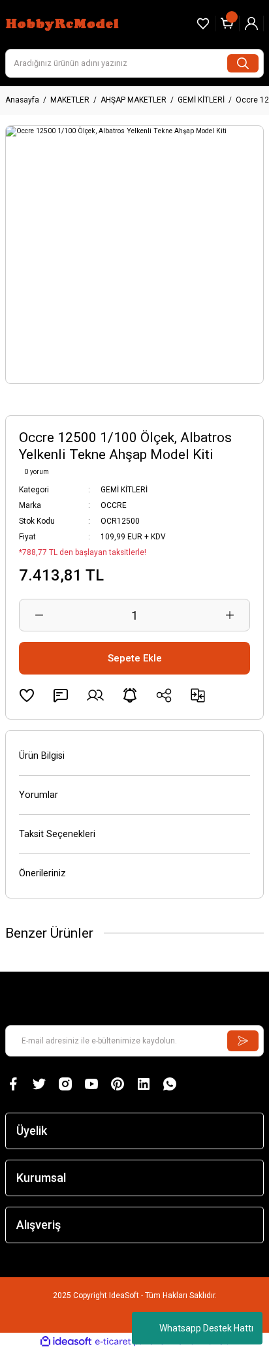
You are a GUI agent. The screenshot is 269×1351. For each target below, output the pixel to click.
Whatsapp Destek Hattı (206, 1328)
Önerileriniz (42, 873)
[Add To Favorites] (27, 695)
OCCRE (114, 505)
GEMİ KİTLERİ (124, 489)
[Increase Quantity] (230, 615)
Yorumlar (38, 795)
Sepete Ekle (135, 658)
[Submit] (243, 1040)
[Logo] (63, 23)
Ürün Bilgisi (42, 755)
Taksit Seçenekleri (57, 834)
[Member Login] (251, 23)
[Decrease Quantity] (39, 615)
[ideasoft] (66, 1342)
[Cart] (227, 23)
